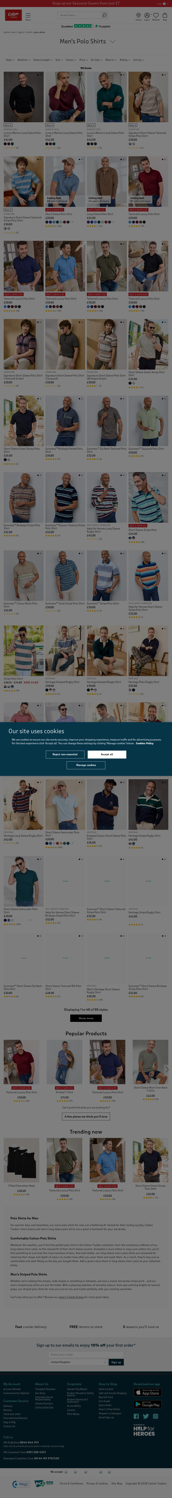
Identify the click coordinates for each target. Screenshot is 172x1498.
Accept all (107, 754)
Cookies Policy (145, 743)
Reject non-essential (65, 754)
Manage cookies (86, 765)
